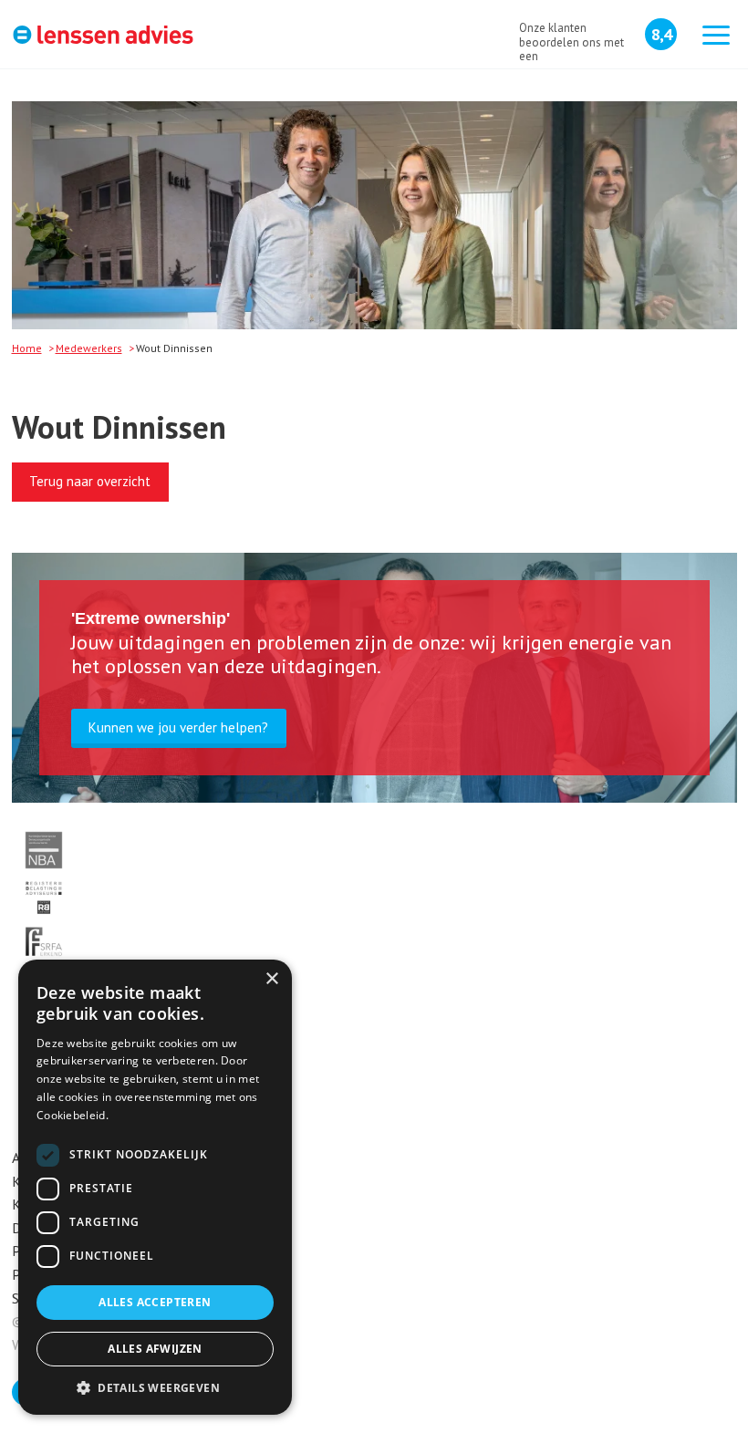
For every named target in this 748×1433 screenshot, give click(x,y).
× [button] (271, 979)
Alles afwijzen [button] (155, 1348)
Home (27, 348)
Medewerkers (89, 348)
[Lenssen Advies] (103, 37)
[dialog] (155, 1187)
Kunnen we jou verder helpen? (178, 727)
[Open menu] (716, 36)
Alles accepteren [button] (155, 1302)
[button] (155, 1387)
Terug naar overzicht (90, 481)
